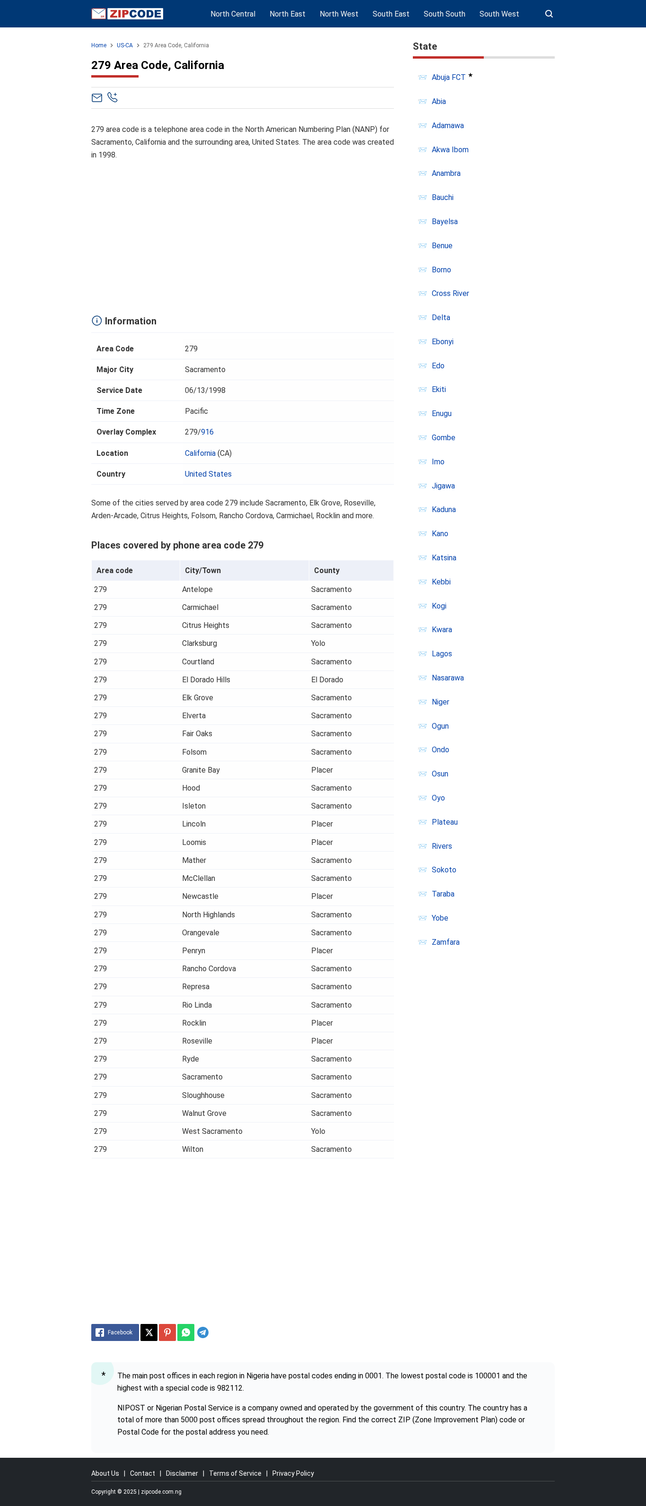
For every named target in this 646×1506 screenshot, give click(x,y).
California (200, 453)
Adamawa (448, 125)
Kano (440, 533)
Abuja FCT (449, 77)
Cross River (450, 293)
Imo (438, 461)
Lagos (442, 653)
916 (207, 431)
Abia (439, 101)
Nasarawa (448, 677)
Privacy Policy (293, 1473)
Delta (441, 317)
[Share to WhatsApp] (185, 1332)
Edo (438, 365)
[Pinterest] (167, 1332)
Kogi (439, 605)
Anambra (446, 173)
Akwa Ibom (450, 149)
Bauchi (443, 197)
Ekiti (439, 389)
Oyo (438, 797)
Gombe (443, 437)
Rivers (442, 846)
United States (208, 474)
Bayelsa (445, 221)
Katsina (444, 557)
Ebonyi (443, 341)
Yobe (440, 918)
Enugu (442, 413)
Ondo (440, 749)
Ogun (440, 726)
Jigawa (443, 485)
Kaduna (444, 509)
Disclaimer (182, 1473)
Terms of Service (235, 1473)
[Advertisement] (242, 235)
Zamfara (446, 942)
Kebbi (441, 581)
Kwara (442, 629)
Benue (442, 245)
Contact (142, 1473)
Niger (440, 701)
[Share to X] (148, 1332)
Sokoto (444, 869)
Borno (441, 269)
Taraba (443, 893)
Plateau (445, 822)
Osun (440, 773)
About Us (105, 1473)
